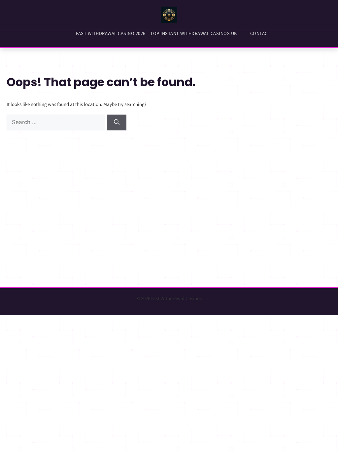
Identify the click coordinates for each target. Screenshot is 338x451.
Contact (260, 33)
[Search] (116, 122)
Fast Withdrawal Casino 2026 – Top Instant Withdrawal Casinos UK (156, 33)
